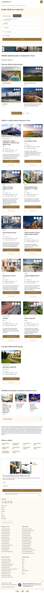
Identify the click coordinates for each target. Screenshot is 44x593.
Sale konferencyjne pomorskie (26, 545)
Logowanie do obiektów (6, 522)
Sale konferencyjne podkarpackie (27, 541)
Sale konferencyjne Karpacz (5, 548)
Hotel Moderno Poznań (9, 232)
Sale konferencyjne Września (16, 452)
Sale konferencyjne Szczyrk (5, 546)
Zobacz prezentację (11, 210)
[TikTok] (8, 502)
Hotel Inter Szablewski (9, 367)
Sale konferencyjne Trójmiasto (6, 559)
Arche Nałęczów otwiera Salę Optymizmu (20, 405)
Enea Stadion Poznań (30, 141)
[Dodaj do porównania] (17, 68)
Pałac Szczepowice (29, 318)
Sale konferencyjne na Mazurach (6, 570)
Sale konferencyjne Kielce (5, 543)
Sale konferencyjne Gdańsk (5, 533)
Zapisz (22, 490)
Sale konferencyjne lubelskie (26, 532)
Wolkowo (25, 320)
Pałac (23, 565)
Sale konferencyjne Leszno (26, 444)
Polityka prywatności (4, 583)
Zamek (23, 567)
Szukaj (21, 39)
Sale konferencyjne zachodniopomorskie (28, 553)
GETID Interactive (12, 586)
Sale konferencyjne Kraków (5, 530)
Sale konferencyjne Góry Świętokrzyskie (7, 564)
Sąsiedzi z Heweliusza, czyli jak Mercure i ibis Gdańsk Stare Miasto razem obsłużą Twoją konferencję (6, 408)
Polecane (27, 113)
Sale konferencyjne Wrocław (5, 532)
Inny (3, 273)
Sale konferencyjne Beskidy (5, 562)
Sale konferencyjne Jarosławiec (26, 448)
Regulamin (10, 583)
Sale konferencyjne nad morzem (6, 572)
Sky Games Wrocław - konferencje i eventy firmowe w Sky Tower (34, 406)
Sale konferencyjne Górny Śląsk (6, 560)
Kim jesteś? (5, 486)
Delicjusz (5, 318)
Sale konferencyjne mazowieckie (27, 538)
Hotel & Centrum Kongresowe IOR (8, 188)
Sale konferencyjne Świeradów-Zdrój (7, 551)
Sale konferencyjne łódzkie (26, 535)
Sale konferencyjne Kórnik (37, 444)
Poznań (4, 146)
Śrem (25, 277)
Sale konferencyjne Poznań (5, 444)
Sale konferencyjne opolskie (26, 540)
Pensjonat (25, 273)
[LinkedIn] (5, 502)
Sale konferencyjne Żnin (16, 448)
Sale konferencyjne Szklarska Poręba (6, 545)
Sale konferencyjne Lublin (5, 541)
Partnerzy (2, 507)
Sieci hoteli (3, 509)
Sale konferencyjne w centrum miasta (7, 577)
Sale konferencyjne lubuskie (26, 533)
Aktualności (3, 511)
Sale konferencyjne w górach (5, 573)
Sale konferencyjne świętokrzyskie (27, 548)
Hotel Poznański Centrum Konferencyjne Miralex (32, 233)
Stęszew (4, 320)
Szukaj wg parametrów (7, 16)
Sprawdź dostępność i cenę (11, 161)
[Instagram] (11, 502)
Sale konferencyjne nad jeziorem (6, 575)
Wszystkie (6, 23)
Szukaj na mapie (17, 15)
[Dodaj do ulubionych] (15, 68)
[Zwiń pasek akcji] (42, 590)
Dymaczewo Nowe (6, 369)
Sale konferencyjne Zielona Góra (5, 448)
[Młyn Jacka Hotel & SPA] (22, 49)
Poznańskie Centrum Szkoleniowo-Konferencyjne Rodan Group (11, 142)
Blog (2, 513)
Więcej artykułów (7, 419)
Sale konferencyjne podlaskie (26, 543)
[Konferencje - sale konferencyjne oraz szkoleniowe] (6, 2)
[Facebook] (2, 502)
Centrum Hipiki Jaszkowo (32, 276)
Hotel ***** (23, 559)
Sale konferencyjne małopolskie (27, 537)
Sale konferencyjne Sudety (5, 567)
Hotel (23, 564)
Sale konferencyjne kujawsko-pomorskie (28, 530)
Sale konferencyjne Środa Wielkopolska (5, 452)
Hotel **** (25, 184)
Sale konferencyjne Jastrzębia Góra (16, 444)
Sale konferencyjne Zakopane (5, 538)
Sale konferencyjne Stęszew (37, 448)
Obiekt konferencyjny (6, 138)
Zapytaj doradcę (4, 505)
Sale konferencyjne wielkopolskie (27, 551)
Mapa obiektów (3, 518)
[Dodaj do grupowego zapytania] (19, 68)
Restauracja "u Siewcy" (9, 276)
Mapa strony (3, 516)
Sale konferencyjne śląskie (26, 546)
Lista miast (3, 514)
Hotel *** (4, 184)
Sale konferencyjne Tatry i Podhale (6, 565)
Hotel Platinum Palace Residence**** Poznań (31, 188)
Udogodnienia (7, 27)
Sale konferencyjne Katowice (5, 540)
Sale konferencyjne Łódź (5, 537)
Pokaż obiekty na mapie (17, 113)
